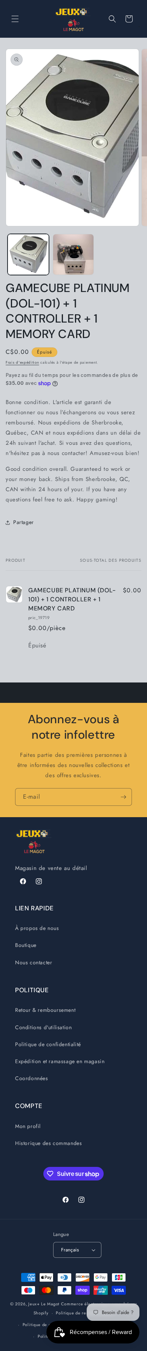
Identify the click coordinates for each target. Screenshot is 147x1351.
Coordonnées (31, 1078)
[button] (15, 19)
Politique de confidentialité (48, 1044)
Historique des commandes (48, 1143)
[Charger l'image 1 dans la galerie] (28, 254)
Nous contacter (33, 962)
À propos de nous (37, 928)
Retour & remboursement (45, 1010)
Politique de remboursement (84, 1313)
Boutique (26, 945)
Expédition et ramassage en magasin (59, 1061)
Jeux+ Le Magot (44, 1304)
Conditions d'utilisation (43, 1027)
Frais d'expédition (22, 362)
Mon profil (28, 1126)
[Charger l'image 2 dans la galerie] (73, 254)
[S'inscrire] (123, 797)
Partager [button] (23, 522)
